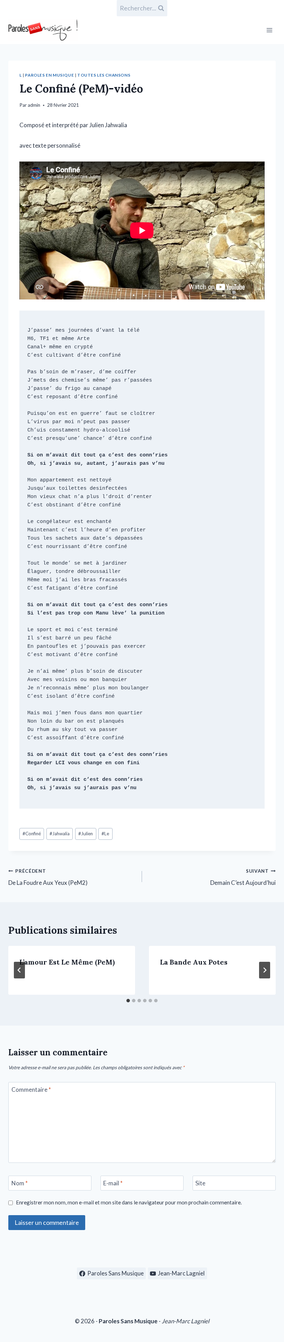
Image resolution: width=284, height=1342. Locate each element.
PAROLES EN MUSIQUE (49, 75)
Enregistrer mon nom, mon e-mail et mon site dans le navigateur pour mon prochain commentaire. (129, 1202)
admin (34, 105)
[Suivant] (264, 970)
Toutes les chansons (103, 75)
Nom (19, 1183)
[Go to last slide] (19, 970)
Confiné (32, 833)
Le (105, 833)
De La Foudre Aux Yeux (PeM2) (48, 877)
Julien (85, 833)
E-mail (113, 1183)
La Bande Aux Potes (194, 962)
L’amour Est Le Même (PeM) (67, 962)
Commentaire (31, 1089)
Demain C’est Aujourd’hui (243, 877)
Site (200, 1183)
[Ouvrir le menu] (269, 30)
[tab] (128, 1000)
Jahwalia (60, 833)
